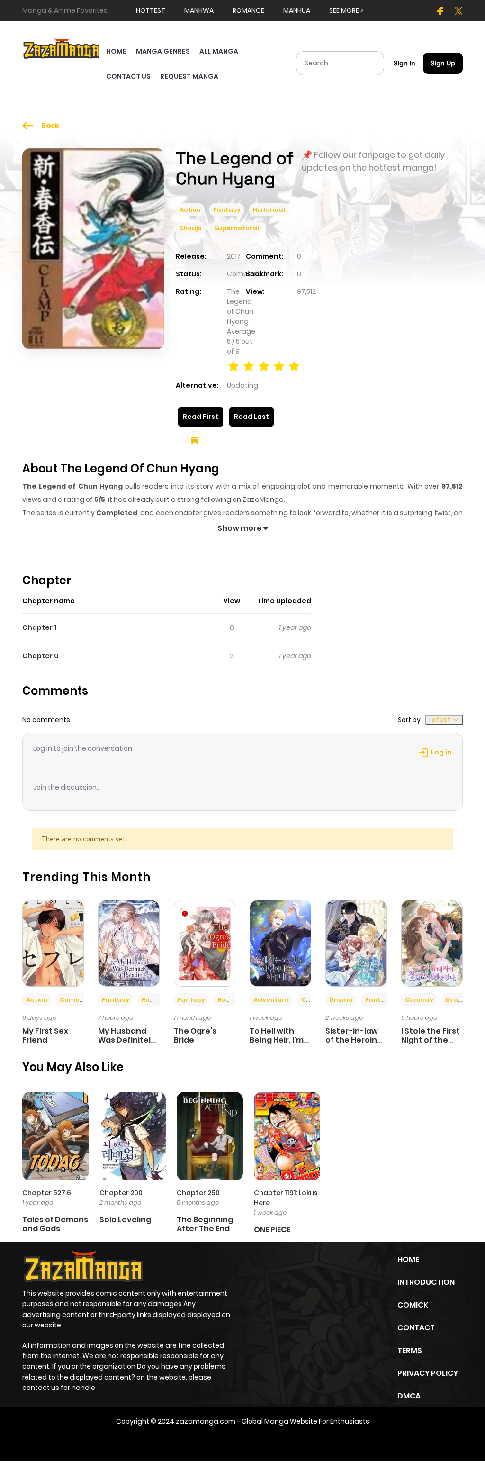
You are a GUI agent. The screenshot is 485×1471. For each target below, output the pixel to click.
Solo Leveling (125, 1219)
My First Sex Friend (45, 1035)
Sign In (404, 63)
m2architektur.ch (241, 1441)
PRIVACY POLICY (427, 1373)
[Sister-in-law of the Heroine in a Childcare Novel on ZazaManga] (356, 942)
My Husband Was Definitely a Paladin (126, 1040)
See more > (346, 10)
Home (408, 1259)
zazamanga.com (205, 1421)
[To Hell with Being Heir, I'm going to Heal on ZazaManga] (280, 942)
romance (248, 10)
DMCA (409, 1395)
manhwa (199, 10)
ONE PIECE (272, 1229)
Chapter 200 (121, 1193)
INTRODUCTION (426, 1282)
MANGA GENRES (163, 51)
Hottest (150, 10)
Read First (200, 416)
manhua (296, 10)
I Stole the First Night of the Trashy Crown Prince (430, 1045)
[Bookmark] (194, 440)
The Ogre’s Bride (195, 1035)
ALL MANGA (218, 51)
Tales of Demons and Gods (55, 1224)
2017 (234, 256)
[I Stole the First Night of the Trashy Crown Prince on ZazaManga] (432, 942)
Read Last (251, 416)
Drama (341, 999)
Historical (269, 209)
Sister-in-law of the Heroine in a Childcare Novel (353, 1045)
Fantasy (227, 209)
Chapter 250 (198, 1193)
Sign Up (443, 63)
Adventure (271, 999)
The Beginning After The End (205, 1224)
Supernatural (236, 228)
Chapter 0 (40, 656)
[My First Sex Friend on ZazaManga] (53, 942)
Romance (158, 999)
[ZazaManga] (61, 48)
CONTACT (416, 1327)
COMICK (412, 1304)
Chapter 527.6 (46, 1193)
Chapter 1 (39, 627)
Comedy (74, 999)
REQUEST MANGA (189, 76)
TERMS (409, 1350)
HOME (116, 51)
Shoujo (191, 228)
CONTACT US (128, 76)
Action (190, 209)
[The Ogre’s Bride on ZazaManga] (204, 942)
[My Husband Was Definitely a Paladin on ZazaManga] (129, 942)
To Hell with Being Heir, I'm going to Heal (277, 1040)
